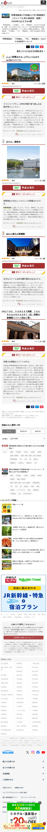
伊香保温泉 (4, 679)
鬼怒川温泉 (4, 683)
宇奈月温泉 (20, 698)
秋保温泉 (19, 671)
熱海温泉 (35, 730)
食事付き (29, 463)
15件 (43, 83)
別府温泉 (4, 718)
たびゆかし (5, 745)
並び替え (5, 439)
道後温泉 (4, 710)
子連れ (26, 452)
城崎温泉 (35, 702)
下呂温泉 (35, 698)
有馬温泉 (4, 706)
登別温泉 (19, 663)
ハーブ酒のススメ (39, 745)
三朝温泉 (35, 710)
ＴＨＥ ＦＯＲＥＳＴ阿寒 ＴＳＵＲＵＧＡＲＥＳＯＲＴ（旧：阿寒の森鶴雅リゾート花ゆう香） (23, 314)
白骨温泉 (4, 687)
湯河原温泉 (4, 691)
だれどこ (14, 740)
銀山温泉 (19, 675)
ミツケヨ (41, 743)
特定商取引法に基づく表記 (26, 802)
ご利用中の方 (8, 779)
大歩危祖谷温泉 (6, 730)
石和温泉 (35, 687)
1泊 (36, 463)
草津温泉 (35, 675)
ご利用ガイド (23, 738)
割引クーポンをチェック (25, 97)
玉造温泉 (4, 714)
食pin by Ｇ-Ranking (26, 745)
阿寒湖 (12, 479)
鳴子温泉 (35, 667)
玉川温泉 (19, 722)
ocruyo (21, 740)
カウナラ (35, 743)
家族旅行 (13, 463)
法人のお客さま (9, 767)
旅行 (29, 490)
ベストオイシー (12, 743)
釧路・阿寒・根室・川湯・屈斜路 (31, 455)
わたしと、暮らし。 (36, 740)
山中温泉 (35, 695)
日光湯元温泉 (36, 722)
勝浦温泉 (35, 706)
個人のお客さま (9, 761)
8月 (26, 459)
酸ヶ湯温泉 (4, 722)
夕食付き (21, 463)
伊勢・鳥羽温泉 (21, 726)
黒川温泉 (19, 718)
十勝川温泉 (35, 663)
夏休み (36, 459)
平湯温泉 (4, 702)
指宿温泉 (4, 734)
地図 (24, 86)
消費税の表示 (19, 788)
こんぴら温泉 (21, 710)
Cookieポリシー (8, 802)
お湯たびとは (13, 738)
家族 (11, 452)
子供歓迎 (13, 493)
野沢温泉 (35, 683)
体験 (38, 486)
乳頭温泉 (19, 667)
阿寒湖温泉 (13, 459)
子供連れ (18, 452)
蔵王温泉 (4, 675)
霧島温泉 (35, 718)
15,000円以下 (27, 493)
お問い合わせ (7, 788)
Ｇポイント (32, 738)
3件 (44, 180)
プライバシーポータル (28, 797)
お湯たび (26, 740)
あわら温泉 (4, 698)
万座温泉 (19, 679)
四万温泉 (35, 679)
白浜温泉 (19, 706)
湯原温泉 (35, 714)
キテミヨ (3, 743)
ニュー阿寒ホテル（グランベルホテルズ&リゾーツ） (22, 58)
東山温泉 (35, 671)
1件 (44, 341)
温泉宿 (12, 490)
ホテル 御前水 (13, 142)
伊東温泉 (19, 691)
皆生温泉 (19, 714)
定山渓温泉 (4, 663)
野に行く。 (28, 743)
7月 (21, 459)
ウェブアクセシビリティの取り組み (15, 792)
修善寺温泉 (35, 691)
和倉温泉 (19, 695)
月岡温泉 (19, 687)
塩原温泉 (19, 683)
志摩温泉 (35, 726)
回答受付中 (23, 431)
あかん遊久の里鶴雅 (15, 234)
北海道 (33, 452)
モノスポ (20, 743)
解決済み (38, 431)
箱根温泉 (4, 726)
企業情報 (6, 773)
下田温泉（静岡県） (7, 695)
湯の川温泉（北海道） (6, 668)
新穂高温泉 (20, 702)
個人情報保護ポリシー (10, 797)
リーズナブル (21, 490)
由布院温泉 (20, 730)
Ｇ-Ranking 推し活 (15, 745)
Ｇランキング (6, 740)
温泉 (32, 486)
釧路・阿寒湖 (14, 455)
